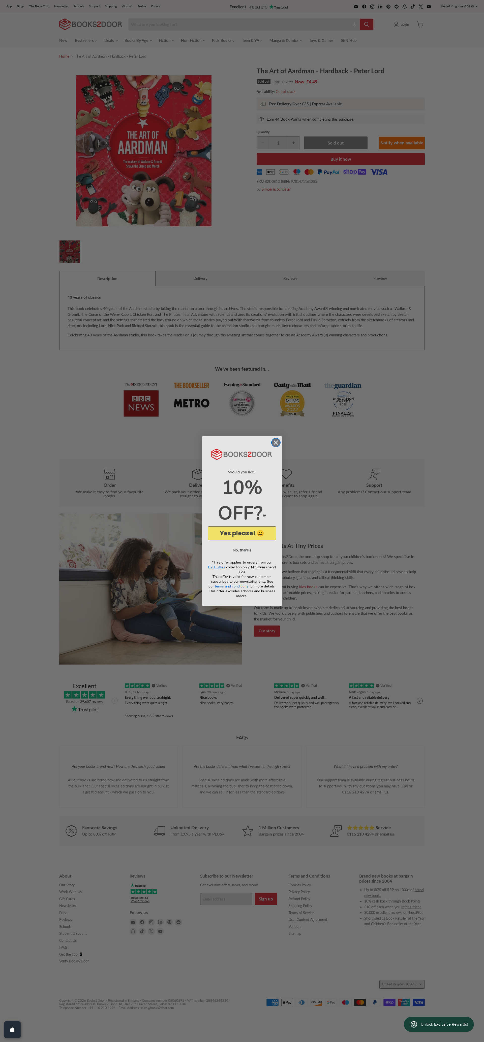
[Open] (12, 1029)
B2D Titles (216, 567)
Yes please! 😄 (242, 533)
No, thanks (242, 550)
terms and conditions (231, 586)
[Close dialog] (275, 442)
